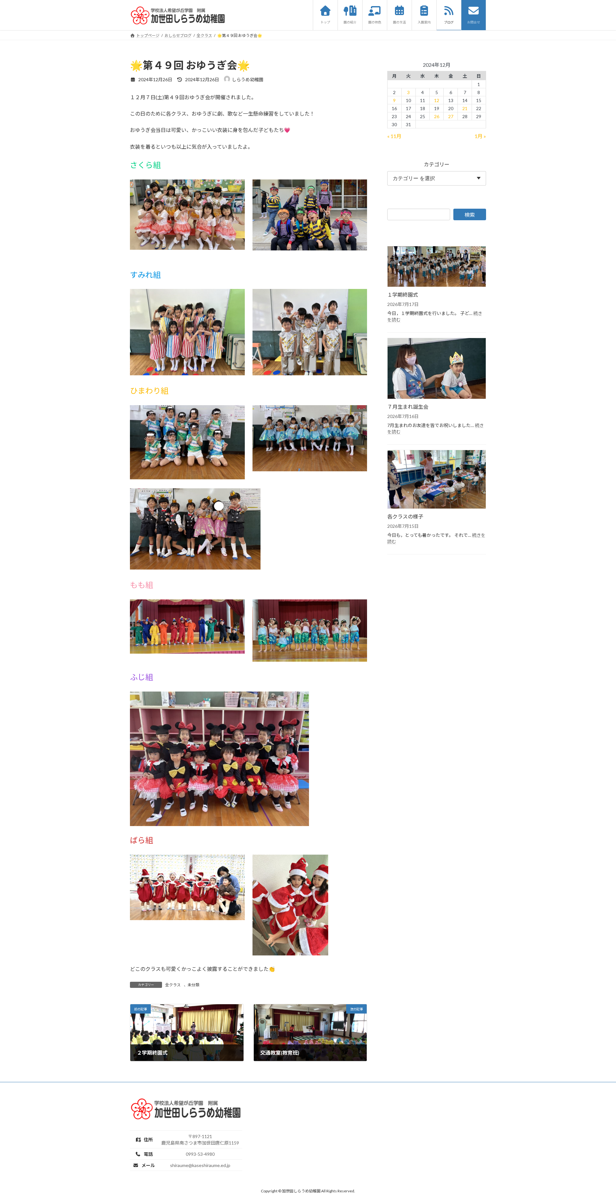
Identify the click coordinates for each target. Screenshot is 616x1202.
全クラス (173, 984)
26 (436, 116)
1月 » (480, 136)
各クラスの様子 (405, 516)
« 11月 (394, 136)
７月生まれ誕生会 (407, 407)
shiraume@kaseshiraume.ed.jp (200, 1165)
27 (450, 116)
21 (464, 108)
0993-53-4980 (200, 1153)
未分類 (193, 984)
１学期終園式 (402, 295)
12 (436, 100)
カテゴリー (436, 164)
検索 (470, 214)
